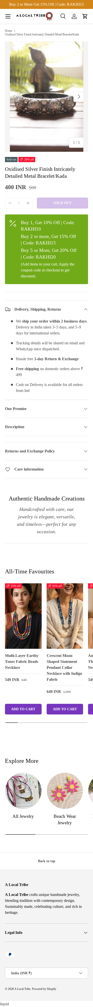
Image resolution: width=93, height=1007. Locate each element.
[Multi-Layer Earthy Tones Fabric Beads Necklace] (23, 616)
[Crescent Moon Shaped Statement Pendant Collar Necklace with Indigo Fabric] (65, 616)
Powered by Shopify (44, 989)
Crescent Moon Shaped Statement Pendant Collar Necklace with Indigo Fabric (64, 667)
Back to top (46, 861)
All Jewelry (23, 816)
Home (8, 30)
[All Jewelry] (23, 791)
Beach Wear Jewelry (65, 819)
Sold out (62, 203)
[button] (85, 16)
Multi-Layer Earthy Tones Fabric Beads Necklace (21, 661)
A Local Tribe (22, 989)
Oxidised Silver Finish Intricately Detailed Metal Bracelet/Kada (42, 34)
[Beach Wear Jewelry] (65, 791)
